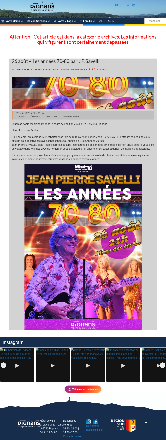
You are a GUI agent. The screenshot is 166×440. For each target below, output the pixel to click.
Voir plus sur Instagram (85, 389)
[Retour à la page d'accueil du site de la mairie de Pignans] (42, 6)
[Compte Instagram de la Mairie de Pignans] (128, 5)
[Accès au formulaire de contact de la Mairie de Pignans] (133, 5)
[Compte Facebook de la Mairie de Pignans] (122, 5)
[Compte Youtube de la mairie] (116, 5)
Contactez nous (72, 436)
